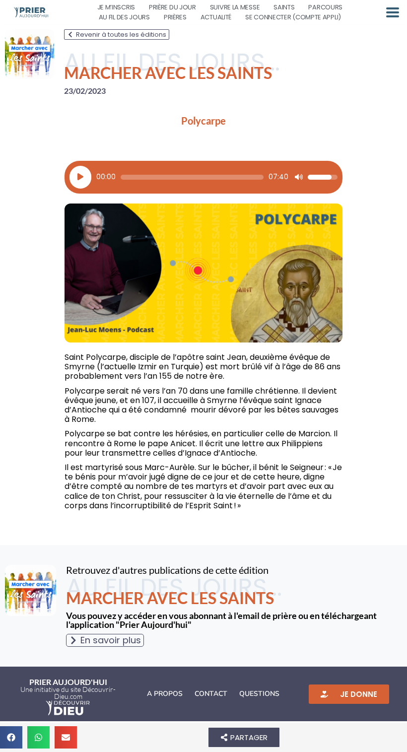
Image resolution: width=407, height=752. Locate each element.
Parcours (325, 7)
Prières (175, 17)
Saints (283, 7)
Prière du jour (172, 7)
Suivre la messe (235, 7)
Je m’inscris (116, 7)
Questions (259, 693)
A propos (165, 693)
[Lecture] (80, 177)
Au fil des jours (124, 17)
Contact (211, 693)
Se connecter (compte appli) (293, 17)
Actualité (216, 17)
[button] (11, 737)
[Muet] (298, 177)
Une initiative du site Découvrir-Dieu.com (68, 692)
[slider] (192, 177)
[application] (203, 177)
